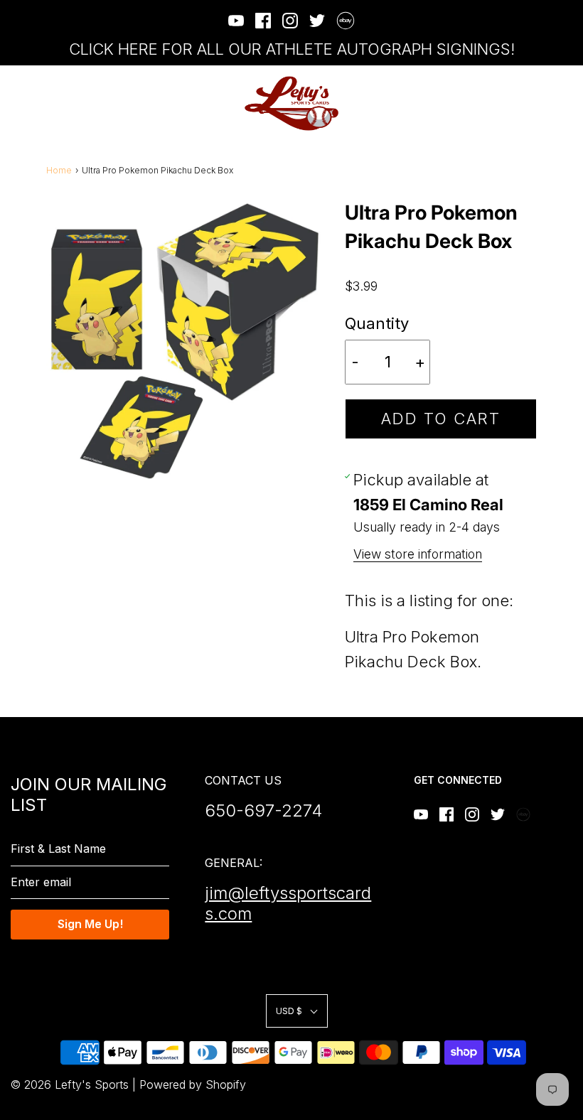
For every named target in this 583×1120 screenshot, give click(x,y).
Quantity (377, 323)
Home (59, 170)
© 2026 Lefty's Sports (70, 1084)
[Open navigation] (19, 103)
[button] (297, 1011)
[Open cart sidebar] (563, 103)
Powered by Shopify (192, 1084)
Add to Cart (441, 418)
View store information (417, 553)
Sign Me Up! (90, 924)
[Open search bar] (524, 103)
